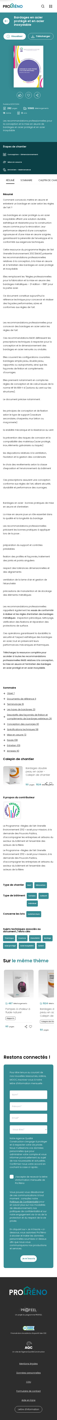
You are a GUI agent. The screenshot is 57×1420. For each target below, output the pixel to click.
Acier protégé (10, 946)
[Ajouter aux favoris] (50, 783)
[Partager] (37, 95)
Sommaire (26, 180)
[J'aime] (28, 95)
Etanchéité (35, 938)
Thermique (9, 938)
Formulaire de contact (28, 1391)
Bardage (47, 938)
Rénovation (40, 885)
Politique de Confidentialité (24, 1201)
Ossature (22, 938)
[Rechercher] (43, 6)
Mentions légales (28, 1363)
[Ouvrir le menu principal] (51, 6)
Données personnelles (28, 1372)
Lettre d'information (28, 1409)
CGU (28, 1381)
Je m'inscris (28, 1258)
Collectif (43, 896)
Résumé (10, 180)
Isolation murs (34, 914)
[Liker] (20, 95)
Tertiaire (31, 896)
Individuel (32, 903)
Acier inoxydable (27, 946)
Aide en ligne (28, 1400)
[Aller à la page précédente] (6, 21)
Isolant (41, 946)
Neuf (29, 885)
